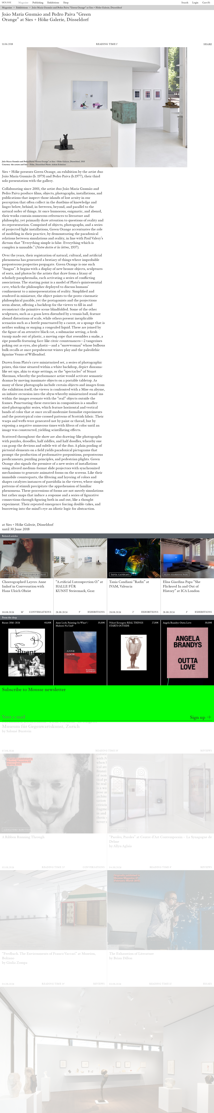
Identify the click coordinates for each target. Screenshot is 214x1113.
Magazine (23, 2)
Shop (66, 2)
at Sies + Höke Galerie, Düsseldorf (27, 524)
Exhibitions (53, 2)
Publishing (37, 2)
